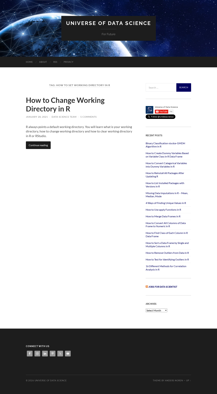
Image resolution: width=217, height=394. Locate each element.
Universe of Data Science (108, 23)
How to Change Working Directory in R (65, 104)
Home (29, 62)
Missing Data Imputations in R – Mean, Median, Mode (167, 195)
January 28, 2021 (37, 116)
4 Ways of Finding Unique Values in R (166, 202)
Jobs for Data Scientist (162, 286)
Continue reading (38, 145)
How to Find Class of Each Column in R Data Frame (167, 234)
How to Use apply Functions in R (163, 209)
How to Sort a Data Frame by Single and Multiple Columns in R (167, 244)
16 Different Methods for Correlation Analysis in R (166, 268)
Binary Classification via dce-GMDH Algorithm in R (165, 145)
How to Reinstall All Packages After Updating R (165, 174)
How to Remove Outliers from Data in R (167, 252)
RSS (55, 62)
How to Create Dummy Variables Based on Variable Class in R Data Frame (167, 155)
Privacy (68, 62)
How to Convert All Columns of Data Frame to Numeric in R (166, 224)
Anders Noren (174, 380)
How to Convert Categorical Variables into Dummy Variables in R (166, 165)
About (43, 62)
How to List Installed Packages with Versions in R (165, 184)
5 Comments (88, 116)
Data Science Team (64, 116)
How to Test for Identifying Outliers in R (167, 259)
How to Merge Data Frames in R (163, 216)
